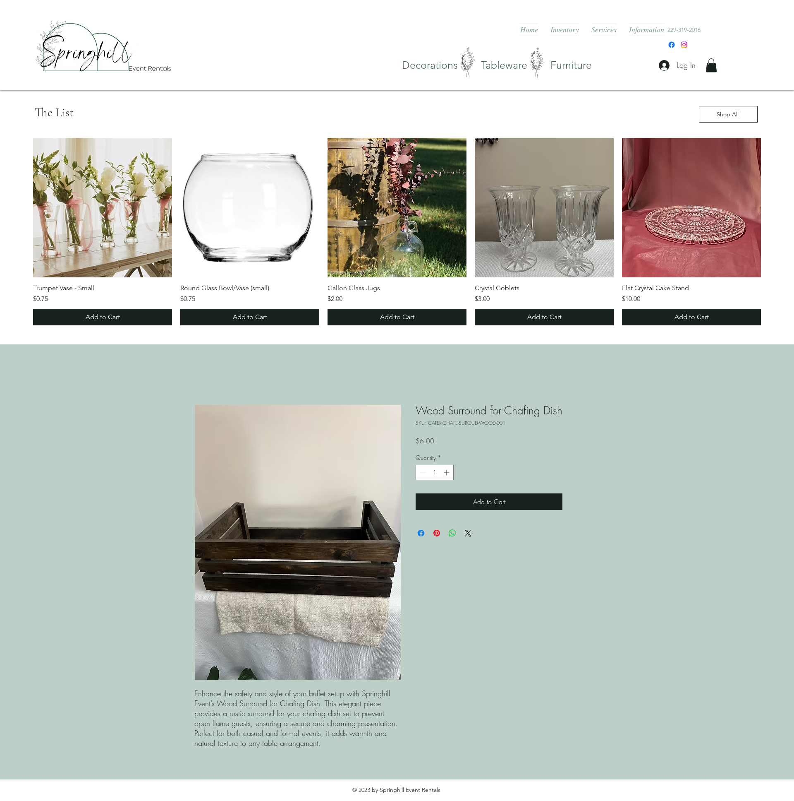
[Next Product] (772, 208)
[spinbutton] (434, 472)
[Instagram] (684, 45)
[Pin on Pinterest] (437, 533)
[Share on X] (468, 533)
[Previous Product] (21, 208)
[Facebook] (671, 45)
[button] (711, 65)
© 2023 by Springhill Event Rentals (396, 790)
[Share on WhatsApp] (452, 533)
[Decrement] (422, 472)
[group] (397, 231)
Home (202, 374)
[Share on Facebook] (421, 533)
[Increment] (447, 472)
